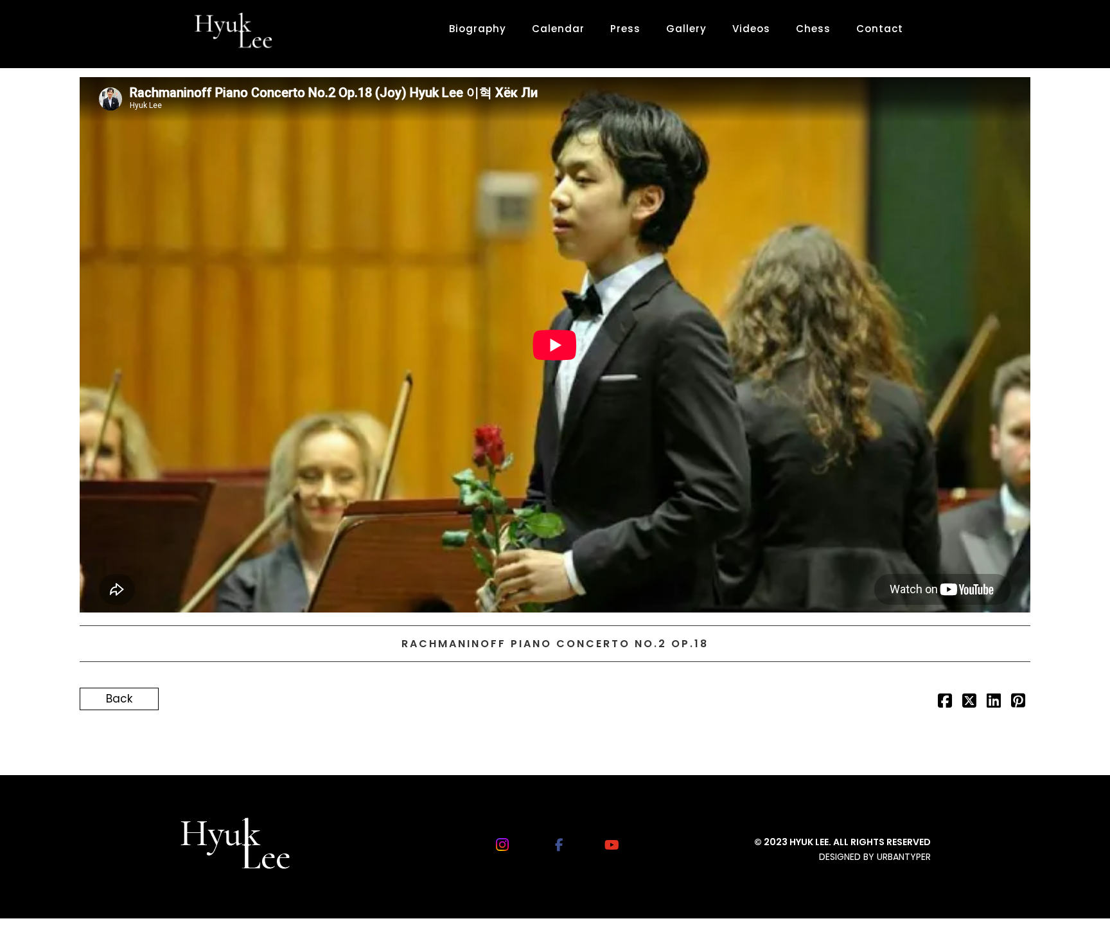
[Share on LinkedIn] (994, 702)
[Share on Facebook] (945, 702)
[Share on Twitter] (969, 702)
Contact (879, 28)
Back (119, 698)
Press (625, 28)
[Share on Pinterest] (1018, 702)
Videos (751, 28)
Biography (477, 28)
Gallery (686, 28)
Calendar (558, 28)
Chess (813, 28)
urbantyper (904, 856)
